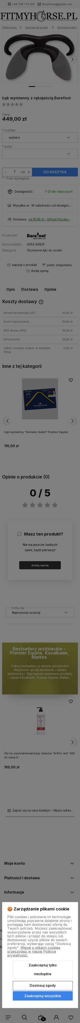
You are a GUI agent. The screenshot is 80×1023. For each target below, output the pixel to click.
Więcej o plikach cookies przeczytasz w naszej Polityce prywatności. (33, 951)
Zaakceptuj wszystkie (42, 996)
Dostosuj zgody (43, 985)
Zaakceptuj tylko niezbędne (43, 969)
